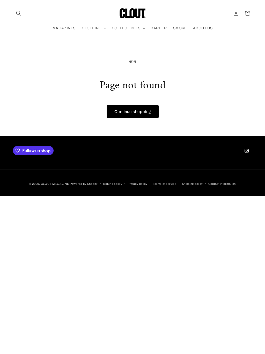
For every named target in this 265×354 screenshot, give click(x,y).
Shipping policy (192, 183)
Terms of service (164, 183)
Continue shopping (132, 112)
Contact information (222, 183)
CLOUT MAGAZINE (55, 183)
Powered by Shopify (84, 183)
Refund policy (112, 183)
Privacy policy (138, 183)
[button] (18, 13)
